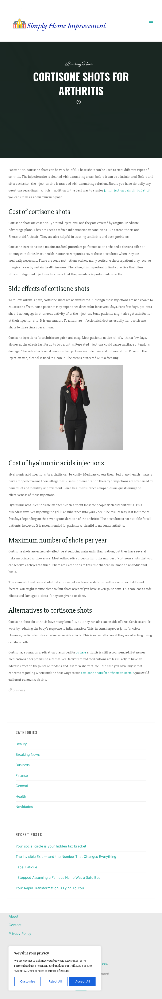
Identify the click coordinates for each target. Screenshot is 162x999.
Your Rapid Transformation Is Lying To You (50, 888)
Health (21, 796)
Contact (15, 925)
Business (23, 765)
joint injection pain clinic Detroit (127, 190)
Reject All (55, 981)
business (18, 690)
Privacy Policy (20, 933)
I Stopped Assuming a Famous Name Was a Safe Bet (58, 877)
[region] (54, 968)
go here (81, 652)
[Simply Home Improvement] (61, 22)
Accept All (82, 981)
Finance (22, 775)
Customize (27, 981)
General (22, 786)
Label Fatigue (26, 867)
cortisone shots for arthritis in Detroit (107, 673)
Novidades (24, 807)
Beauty (21, 744)
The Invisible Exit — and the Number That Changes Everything (66, 856)
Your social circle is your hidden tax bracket (51, 846)
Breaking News (78, 64)
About (13, 916)
